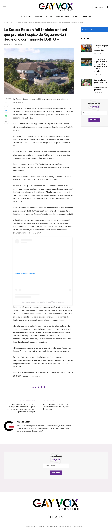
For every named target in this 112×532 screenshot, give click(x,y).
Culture (48, 16)
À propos (87, 16)
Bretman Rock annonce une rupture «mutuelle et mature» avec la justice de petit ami (56, 406)
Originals (76, 16)
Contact (99, 7)
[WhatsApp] (6, 116)
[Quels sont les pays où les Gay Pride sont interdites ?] (86, 48)
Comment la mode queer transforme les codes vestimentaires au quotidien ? (100, 85)
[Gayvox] (56, 7)
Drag (67, 16)
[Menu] (4, 7)
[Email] (6, 121)
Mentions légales (65, 526)
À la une (85, 38)
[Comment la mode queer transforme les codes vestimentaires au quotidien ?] (86, 82)
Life (11, 23)
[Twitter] (6, 110)
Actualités (26, 16)
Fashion (59, 16)
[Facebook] (6, 105)
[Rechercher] (108, 7)
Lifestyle (38, 16)
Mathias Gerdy (23, 422)
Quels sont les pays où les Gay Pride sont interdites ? (101, 48)
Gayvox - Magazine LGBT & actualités (45, 526)
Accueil (6, 23)
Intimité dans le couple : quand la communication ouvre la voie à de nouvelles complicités (100, 65)
